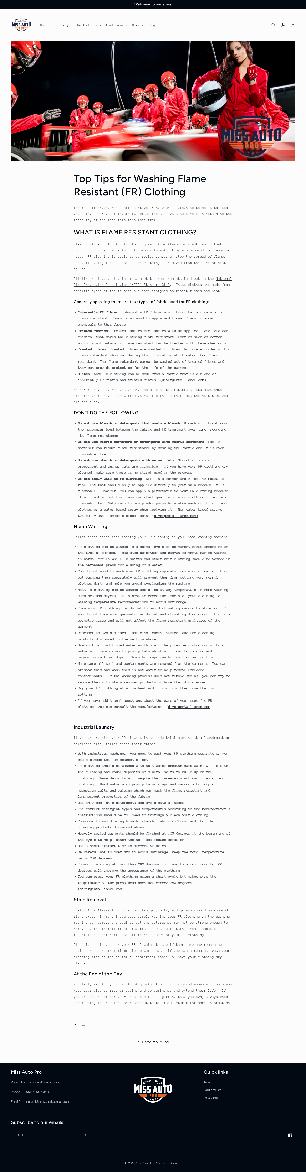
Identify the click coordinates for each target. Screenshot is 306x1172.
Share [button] (83, 1025)
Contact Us (213, 1090)
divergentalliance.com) (176, 516)
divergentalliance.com (183, 380)
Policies (211, 1097)
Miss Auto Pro (146, 1163)
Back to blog (155, 1042)
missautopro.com (43, 1082)
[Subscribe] (84, 1135)
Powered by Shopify (168, 1163)
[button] (62, 25)
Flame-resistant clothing (98, 244)
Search (209, 1082)
